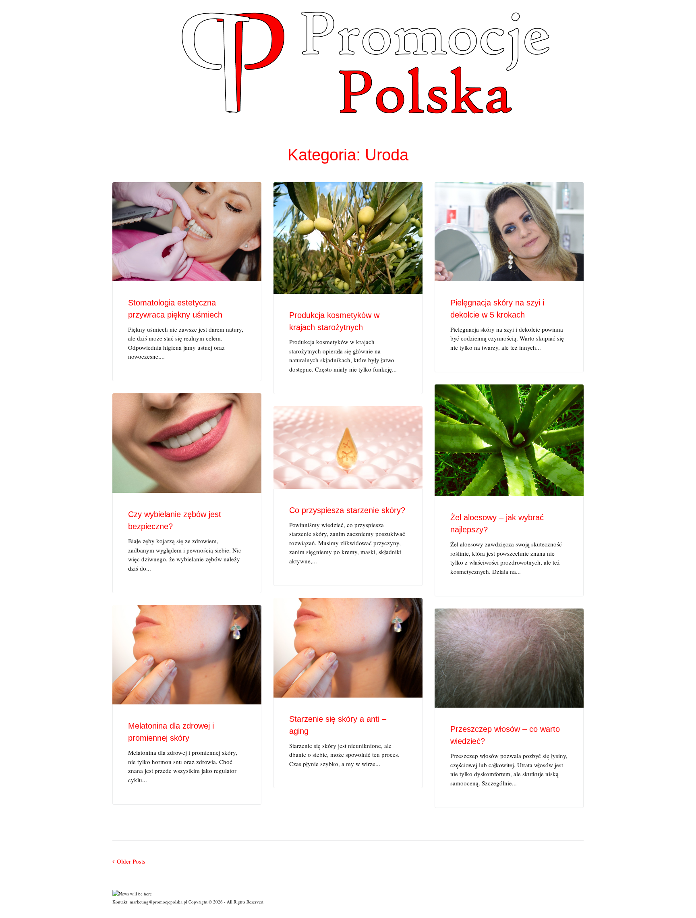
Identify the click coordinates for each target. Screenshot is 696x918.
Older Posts (128, 861)
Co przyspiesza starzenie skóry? (347, 510)
